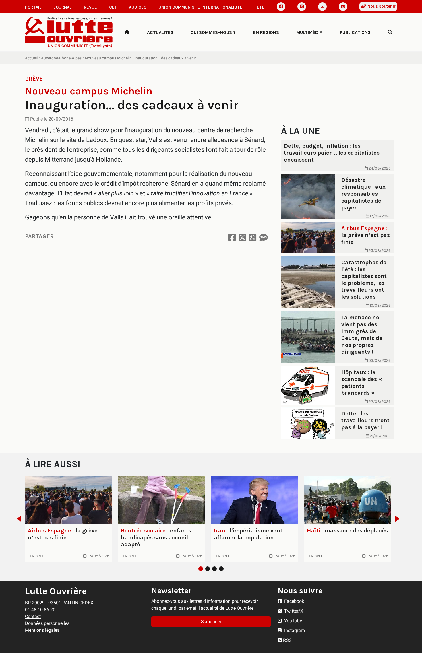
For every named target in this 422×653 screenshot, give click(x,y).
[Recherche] (390, 32)
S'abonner (211, 621)
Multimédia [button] (309, 32)
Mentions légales (42, 630)
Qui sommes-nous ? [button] (213, 32)
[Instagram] (343, 6)
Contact (33, 616)
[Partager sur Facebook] (232, 238)
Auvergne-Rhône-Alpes (61, 58)
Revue (90, 7)
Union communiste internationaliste (200, 7)
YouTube (292, 620)
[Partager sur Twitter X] (242, 238)
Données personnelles (47, 623)
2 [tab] (207, 568)
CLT (113, 7)
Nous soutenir (381, 6)
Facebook (293, 601)
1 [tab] (200, 568)
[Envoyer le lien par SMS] (263, 238)
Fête (259, 7)
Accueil (31, 58)
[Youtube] (322, 6)
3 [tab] (214, 568)
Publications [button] (355, 32)
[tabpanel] (68, 519)
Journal (63, 7)
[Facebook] (281, 6)
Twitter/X (293, 611)
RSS (287, 640)
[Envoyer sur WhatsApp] (252, 238)
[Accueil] (127, 32)
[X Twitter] (301, 6)
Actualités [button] (160, 32)
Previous (17, 519)
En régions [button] (266, 32)
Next (399, 519)
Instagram (294, 630)
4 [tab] (221, 568)
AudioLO (137, 7)
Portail (33, 7)
